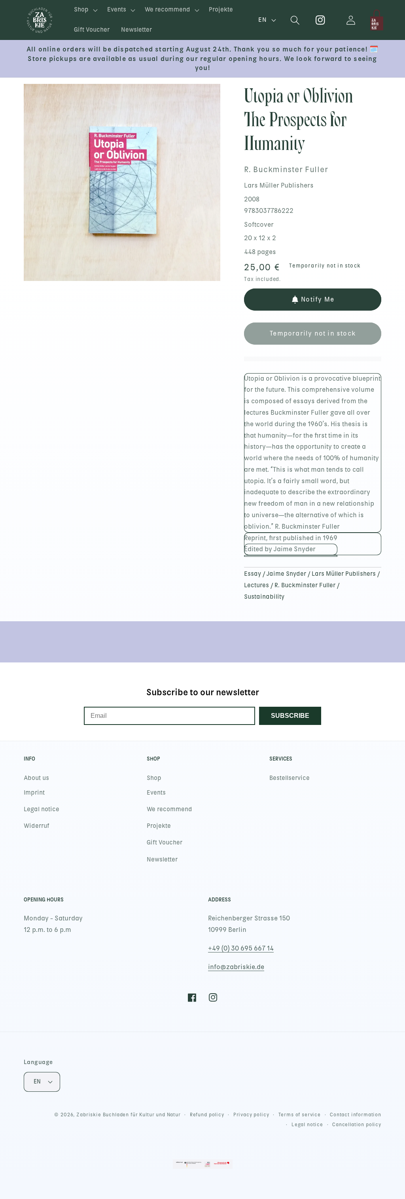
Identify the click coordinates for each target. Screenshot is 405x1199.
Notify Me (317, 299)
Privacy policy (251, 1114)
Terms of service (299, 1114)
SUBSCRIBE (290, 715)
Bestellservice (289, 778)
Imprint (34, 792)
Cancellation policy (356, 1124)
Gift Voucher (164, 842)
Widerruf (36, 825)
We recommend (169, 809)
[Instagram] (320, 19)
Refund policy (207, 1114)
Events (156, 792)
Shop (154, 778)
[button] (85, 10)
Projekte (159, 825)
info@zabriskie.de (236, 967)
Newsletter (162, 859)
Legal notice (41, 809)
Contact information (355, 1114)
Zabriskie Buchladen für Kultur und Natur (128, 1114)
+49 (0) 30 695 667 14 (241, 948)
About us (36, 778)
